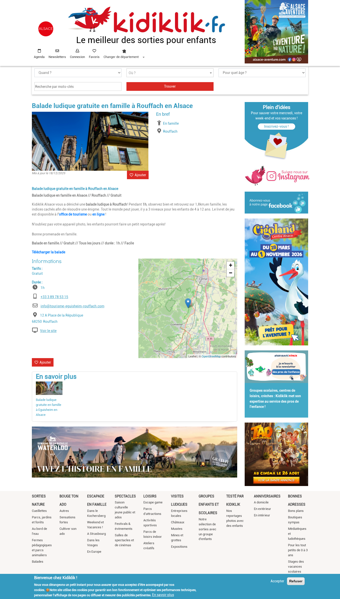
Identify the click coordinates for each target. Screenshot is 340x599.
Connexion (77, 57)
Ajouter (140, 175)
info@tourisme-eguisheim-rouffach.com (72, 306)
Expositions (179, 546)
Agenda (39, 57)
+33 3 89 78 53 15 (54, 297)
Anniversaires (267, 496)
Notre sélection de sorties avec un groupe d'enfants (207, 529)
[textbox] (170, 73)
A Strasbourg (96, 534)
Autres (64, 511)
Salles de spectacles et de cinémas (124, 540)
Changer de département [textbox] (121, 57)
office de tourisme (73, 214)
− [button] (230, 273)
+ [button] (230, 265)
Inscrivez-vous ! (276, 126)
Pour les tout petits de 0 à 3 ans (298, 550)
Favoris (94, 57)
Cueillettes (39, 511)
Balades (37, 561)
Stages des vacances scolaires (296, 566)
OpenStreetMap (211, 356)
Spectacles (125, 496)
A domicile (261, 502)
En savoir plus (163, 595)
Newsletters (57, 57)
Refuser (295, 581)
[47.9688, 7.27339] (188, 303)
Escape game (153, 502)
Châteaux (177, 522)
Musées (176, 529)
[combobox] (124, 52)
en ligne (98, 214)
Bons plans (296, 511)
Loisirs (150, 496)
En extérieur (262, 509)
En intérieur (262, 515)
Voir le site (48, 331)
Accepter (277, 581)
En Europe (94, 551)
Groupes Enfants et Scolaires (209, 504)
